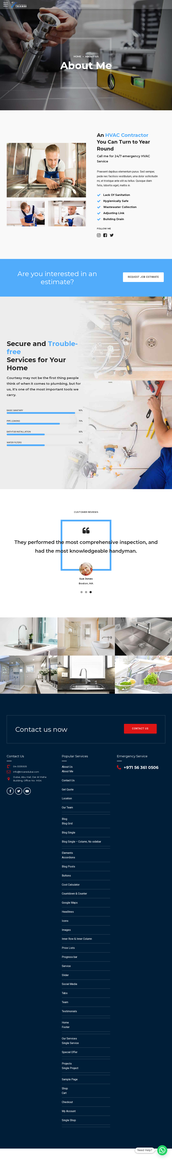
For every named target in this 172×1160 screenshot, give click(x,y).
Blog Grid (67, 823)
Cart (64, 1093)
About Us (92, 56)
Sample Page (70, 1079)
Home (77, 56)
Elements (67, 852)
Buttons (66, 875)
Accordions (68, 857)
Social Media (69, 984)
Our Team (67, 807)
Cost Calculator (71, 884)
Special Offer (69, 1052)
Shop (65, 1088)
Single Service (70, 1043)
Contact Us (68, 780)
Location (67, 798)
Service (66, 966)
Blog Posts (68, 866)
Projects (67, 1063)
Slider (65, 975)
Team (65, 1002)
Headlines (68, 911)
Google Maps (70, 902)
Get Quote (68, 789)
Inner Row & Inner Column (77, 938)
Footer (66, 1027)
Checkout (67, 1102)
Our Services (69, 1038)
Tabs (65, 993)
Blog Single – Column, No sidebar (81, 841)
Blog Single (68, 832)
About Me (67, 771)
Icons (65, 920)
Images (66, 929)
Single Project (70, 1068)
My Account (69, 1111)
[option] (86, 558)
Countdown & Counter (74, 893)
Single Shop (69, 1120)
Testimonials (69, 1011)
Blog (64, 819)
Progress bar (69, 957)
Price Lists (68, 947)
